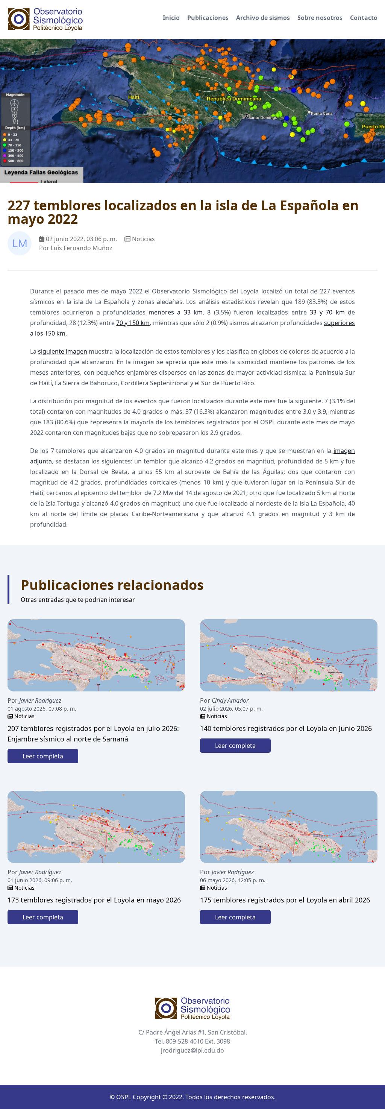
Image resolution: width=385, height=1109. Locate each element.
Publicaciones (208, 18)
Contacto (363, 18)
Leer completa (43, 756)
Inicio (171, 18)
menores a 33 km (176, 312)
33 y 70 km (327, 312)
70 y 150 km (133, 323)
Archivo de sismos (263, 18)
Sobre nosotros (320, 18)
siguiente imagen (62, 351)
